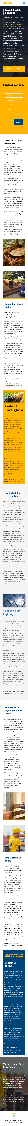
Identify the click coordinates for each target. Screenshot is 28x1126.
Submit (18, 122)
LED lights (9, 160)
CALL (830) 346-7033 (14, 69)
